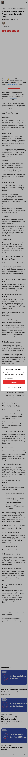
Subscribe (14, 382)
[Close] (26, 367)
